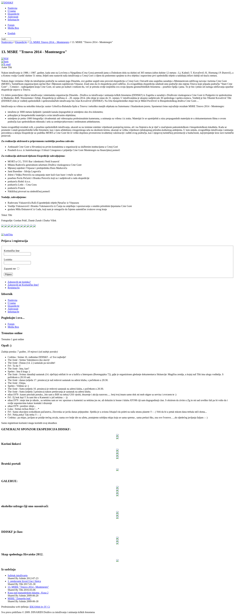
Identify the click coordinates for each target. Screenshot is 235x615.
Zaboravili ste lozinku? (19, 282)
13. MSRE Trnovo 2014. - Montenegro (49, 42)
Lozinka (8, 259)
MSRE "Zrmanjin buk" (19, 598)
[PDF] (5, 58)
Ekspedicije (21, 42)
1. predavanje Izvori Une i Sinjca (24, 581)
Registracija (14, 287)
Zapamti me (10, 268)
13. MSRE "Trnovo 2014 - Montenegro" (28, 587)
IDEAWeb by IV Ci (40, 606)
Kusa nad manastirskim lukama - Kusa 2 (28, 592)
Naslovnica (7, 42)
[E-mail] (6, 64)
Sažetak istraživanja (17, 575)
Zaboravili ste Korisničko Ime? (23, 284)
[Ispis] (4, 61)
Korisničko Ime (12, 250)
